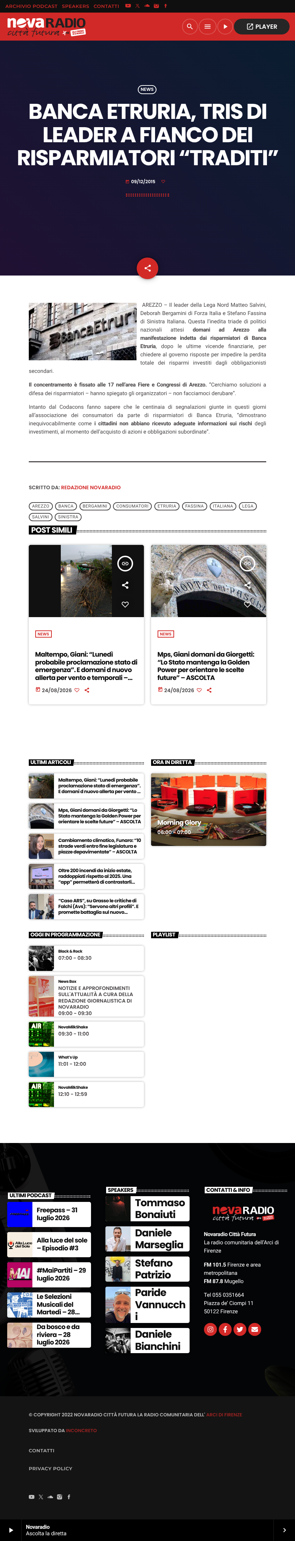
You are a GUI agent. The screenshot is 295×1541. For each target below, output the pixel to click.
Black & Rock (70, 951)
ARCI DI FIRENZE (224, 1414)
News (147, 90)
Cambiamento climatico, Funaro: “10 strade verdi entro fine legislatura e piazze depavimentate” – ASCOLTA (99, 846)
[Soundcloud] (147, 6)
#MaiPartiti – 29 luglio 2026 (61, 1274)
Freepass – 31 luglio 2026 (57, 1214)
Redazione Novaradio (91, 487)
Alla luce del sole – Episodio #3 (62, 1244)
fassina (194, 506)
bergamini (95, 506)
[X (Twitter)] (137, 6)
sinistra (68, 517)
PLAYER (261, 26)
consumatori (132, 506)
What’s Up (68, 1057)
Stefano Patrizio (153, 1269)
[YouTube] (128, 6)
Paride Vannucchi (160, 1305)
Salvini (40, 517)
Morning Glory (179, 822)
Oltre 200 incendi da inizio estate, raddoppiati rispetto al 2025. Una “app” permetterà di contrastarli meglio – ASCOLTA (95, 879)
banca (66, 506)
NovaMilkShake (73, 1027)
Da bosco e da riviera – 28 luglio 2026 (58, 1335)
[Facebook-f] (225, 1329)
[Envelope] (254, 1329)
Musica (168, 802)
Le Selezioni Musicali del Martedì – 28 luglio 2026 (56, 1308)
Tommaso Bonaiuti (160, 1209)
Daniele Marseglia (159, 1239)
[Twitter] (239, 1329)
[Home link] (46, 26)
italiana (223, 506)
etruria (167, 506)
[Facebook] (166, 6)
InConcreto (81, 1430)
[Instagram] (156, 6)
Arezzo (40, 506)
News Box (67, 981)
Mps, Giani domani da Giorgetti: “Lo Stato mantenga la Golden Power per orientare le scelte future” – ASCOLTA (206, 666)
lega (248, 506)
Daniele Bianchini (157, 1340)
